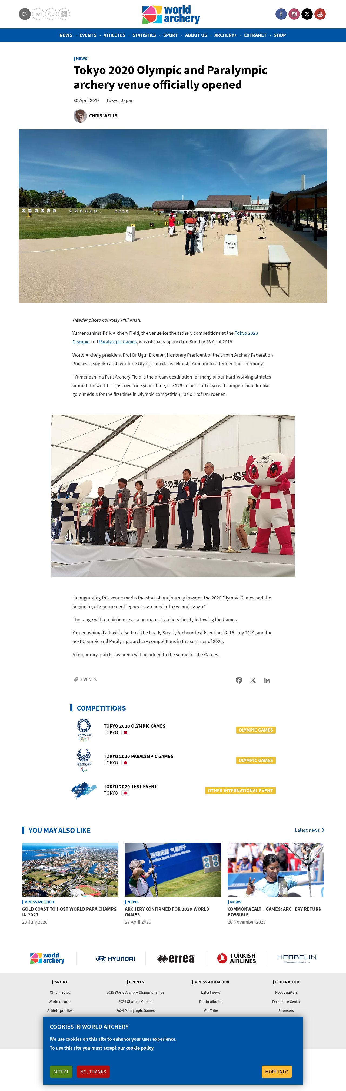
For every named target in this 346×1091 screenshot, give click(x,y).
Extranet (255, 35)
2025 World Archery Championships (135, 992)
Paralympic (51, 14)
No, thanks (93, 1072)
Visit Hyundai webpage (115, 958)
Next (331, 884)
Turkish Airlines (236, 958)
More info (276, 1072)
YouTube (320, 14)
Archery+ (225, 35)
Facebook (281, 14)
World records (60, 1001)
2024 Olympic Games (135, 1001)
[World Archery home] (49, 958)
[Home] (171, 14)
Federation (287, 982)
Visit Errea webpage (176, 958)
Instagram (294, 14)
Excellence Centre (286, 1001)
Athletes (114, 35)
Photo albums (210, 1001)
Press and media (212, 982)
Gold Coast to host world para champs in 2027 (69, 912)
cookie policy (140, 1048)
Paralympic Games (118, 342)
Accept (61, 1072)
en (25, 14)
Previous (15, 884)
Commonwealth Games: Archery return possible (275, 912)
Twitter (307, 14)
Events (87, 35)
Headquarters (286, 992)
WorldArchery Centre (64, 14)
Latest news (307, 830)
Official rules (60, 992)
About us (196, 35)
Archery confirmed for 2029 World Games (167, 912)
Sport (170, 35)
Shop (280, 35)
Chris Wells (103, 115)
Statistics (144, 35)
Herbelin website (297, 958)
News (65, 35)
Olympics (38, 14)
